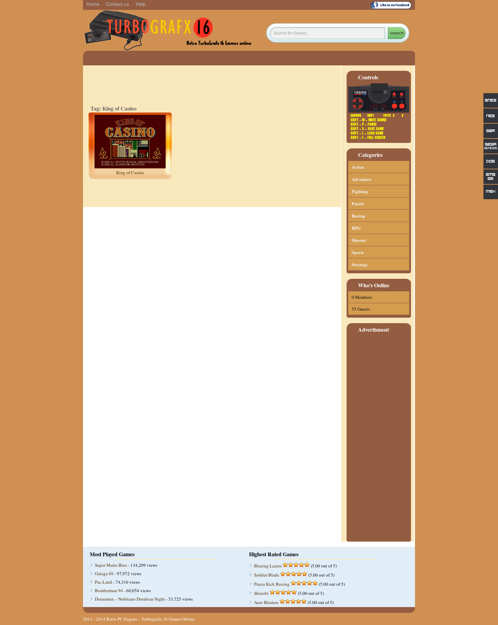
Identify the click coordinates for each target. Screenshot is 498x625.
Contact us (117, 4)
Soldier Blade (266, 575)
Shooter (359, 240)
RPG (356, 228)
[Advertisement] (379, 437)
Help (141, 4)
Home (92, 4)
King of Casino (130, 172)
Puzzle (358, 203)
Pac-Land (103, 582)
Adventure (362, 179)
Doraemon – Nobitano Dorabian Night (130, 599)
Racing (358, 215)
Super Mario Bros (111, 565)
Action (358, 167)
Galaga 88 (104, 573)
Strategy (360, 264)
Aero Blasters (266, 602)
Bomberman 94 (109, 590)
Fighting (360, 191)
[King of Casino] (130, 167)
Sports (358, 252)
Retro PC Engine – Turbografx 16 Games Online (150, 619)
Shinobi (261, 593)
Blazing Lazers (268, 566)
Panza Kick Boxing (272, 584)
